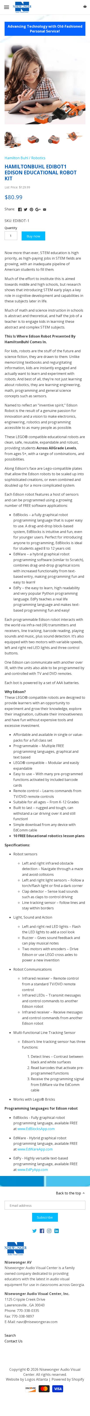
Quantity (11, 228)
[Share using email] (44, 208)
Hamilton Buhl (16, 157)
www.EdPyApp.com (32, 1169)
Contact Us (13, 1341)
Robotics (38, 157)
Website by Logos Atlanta (27, 1379)
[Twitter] (34, 1230)
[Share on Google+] (38, 208)
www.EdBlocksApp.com (36, 1128)
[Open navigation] (6, 7)
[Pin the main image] (31, 208)
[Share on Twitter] (25, 208)
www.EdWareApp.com (35, 1149)
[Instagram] (49, 1230)
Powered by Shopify (68, 1379)
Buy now (33, 236)
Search (10, 1335)
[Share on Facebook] (20, 208)
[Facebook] (42, 1230)
